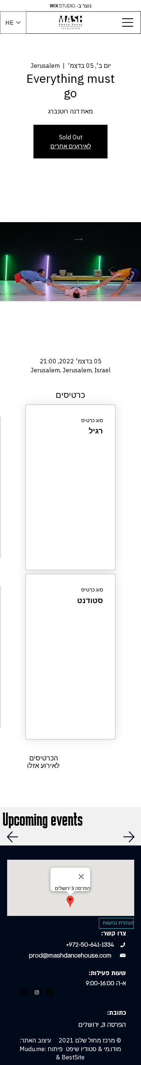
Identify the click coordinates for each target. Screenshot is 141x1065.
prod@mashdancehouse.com (70, 955)
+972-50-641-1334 (90, 945)
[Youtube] (23, 992)
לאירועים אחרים (70, 146)
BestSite (73, 1057)
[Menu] (127, 22)
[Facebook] (50, 992)
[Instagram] (37, 992)
